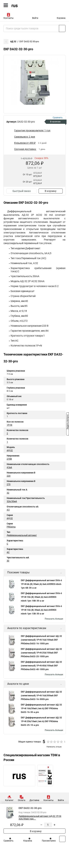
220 (8, 476)
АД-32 (10, 450)
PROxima (11, 527)
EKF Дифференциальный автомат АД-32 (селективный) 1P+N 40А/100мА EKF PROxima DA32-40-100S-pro (41, 666)
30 (8, 561)
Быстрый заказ (22, 191)
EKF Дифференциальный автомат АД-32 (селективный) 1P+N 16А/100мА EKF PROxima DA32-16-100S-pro (41, 640)
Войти (35, 18)
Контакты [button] (8, 18)
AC (8, 552)
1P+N (9, 425)
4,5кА (9, 467)
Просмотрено (49, 841)
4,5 (8, 510)
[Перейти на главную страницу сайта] (27, 5)
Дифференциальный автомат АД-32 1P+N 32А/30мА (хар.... (40, 817)
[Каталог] (6, 5)
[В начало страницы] (62, 839)
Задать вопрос (67, 422)
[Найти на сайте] (62, 28)
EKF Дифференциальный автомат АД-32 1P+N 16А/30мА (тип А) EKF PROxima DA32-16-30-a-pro (41, 708)
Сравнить (8, 841)
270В (9, 459)
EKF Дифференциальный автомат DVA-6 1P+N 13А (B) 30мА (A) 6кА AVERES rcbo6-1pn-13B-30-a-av (41, 610)
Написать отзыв (54, 747)
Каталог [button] (9, 800)
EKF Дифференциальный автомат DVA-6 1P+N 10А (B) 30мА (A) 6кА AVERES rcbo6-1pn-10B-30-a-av (41, 597)
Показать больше (54, 619)
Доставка (34, 800)
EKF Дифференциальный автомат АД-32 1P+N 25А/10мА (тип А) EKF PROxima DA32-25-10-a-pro (41, 721)
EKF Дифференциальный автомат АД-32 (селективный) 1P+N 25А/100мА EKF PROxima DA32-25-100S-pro (41, 653)
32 (8, 493)
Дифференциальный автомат (22, 535)
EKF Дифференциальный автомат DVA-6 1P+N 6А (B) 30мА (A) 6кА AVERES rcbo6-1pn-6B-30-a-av (41, 584)
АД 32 (13, 41)
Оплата (21, 800)
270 (8, 484)
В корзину (50, 191)
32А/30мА (12, 501)
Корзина (61, 18)
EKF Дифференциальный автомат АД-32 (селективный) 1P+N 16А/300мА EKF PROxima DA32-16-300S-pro (41, 696)
